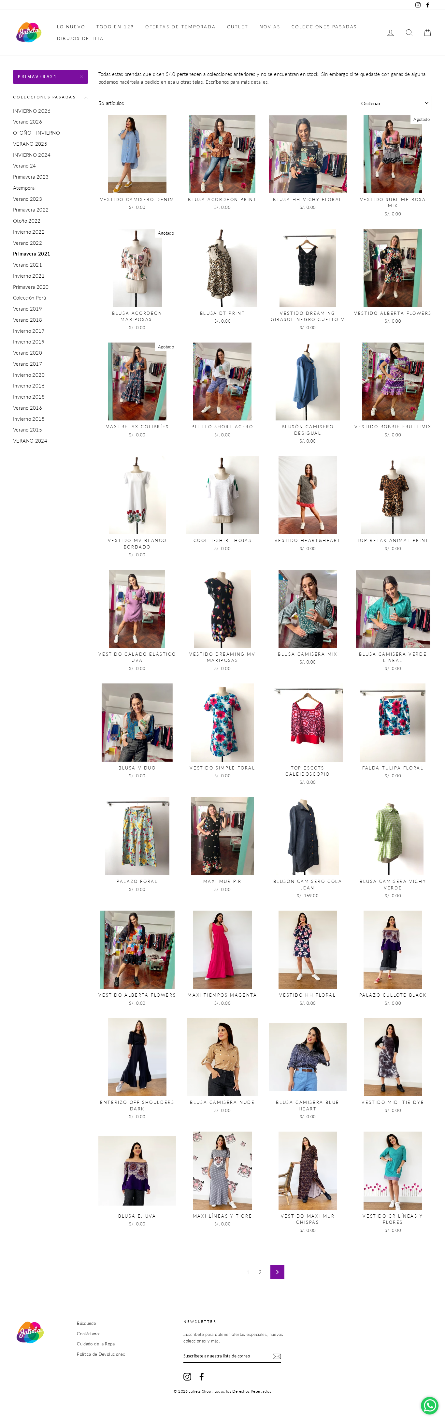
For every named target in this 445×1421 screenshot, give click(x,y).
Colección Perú (29, 297)
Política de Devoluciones (101, 1354)
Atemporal (24, 188)
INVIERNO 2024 (31, 155)
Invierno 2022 (29, 232)
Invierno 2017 (29, 331)
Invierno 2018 (29, 397)
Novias (270, 26)
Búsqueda (86, 1323)
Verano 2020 (27, 353)
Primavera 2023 (31, 177)
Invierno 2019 (29, 341)
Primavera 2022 (31, 209)
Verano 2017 (27, 364)
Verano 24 (24, 165)
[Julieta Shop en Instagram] (187, 1377)
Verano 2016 (27, 408)
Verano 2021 (27, 265)
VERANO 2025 (30, 144)
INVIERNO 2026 (31, 111)
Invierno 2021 (29, 276)
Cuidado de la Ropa (96, 1343)
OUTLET (238, 26)
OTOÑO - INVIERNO (36, 133)
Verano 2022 (27, 243)
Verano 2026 (27, 122)
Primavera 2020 (31, 287)
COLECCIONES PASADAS (324, 26)
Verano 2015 (27, 429)
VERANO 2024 (30, 441)
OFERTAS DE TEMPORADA (180, 26)
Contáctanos (89, 1333)
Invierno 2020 (29, 375)
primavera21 (37, 76)
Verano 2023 (27, 199)
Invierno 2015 (29, 419)
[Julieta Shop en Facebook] (202, 1377)
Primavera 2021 (31, 253)
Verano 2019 (27, 309)
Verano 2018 (27, 320)
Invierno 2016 (29, 385)
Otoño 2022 (27, 221)
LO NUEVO (71, 26)
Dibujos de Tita (80, 38)
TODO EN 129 (115, 26)
